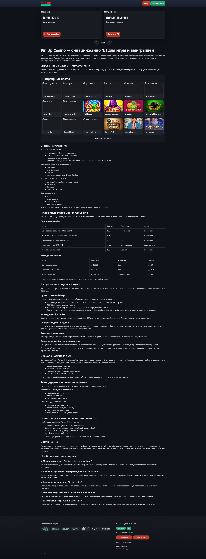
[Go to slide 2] (104, 42)
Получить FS (113, 34)
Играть (47, 88)
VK (129, 528)
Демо (57, 88)
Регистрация (158, 3)
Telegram (121, 528)
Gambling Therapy (122, 549)
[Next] (109, 42)
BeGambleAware (121, 546)
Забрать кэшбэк (51, 34)
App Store (124, 537)
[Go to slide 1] (102, 42)
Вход (146, 3)
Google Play (141, 537)
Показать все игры (103, 138)
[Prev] (96, 42)
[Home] (46, 4)
